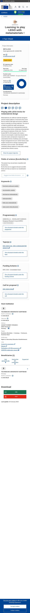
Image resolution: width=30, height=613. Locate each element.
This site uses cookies (9, 600)
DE (2, 107)
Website (5, 346)
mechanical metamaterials (10, 194)
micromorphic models (9, 190)
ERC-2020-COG (7, 289)
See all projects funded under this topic (14, 253)
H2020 (5, 16)
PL (20, 107)
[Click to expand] (27, 368)
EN (6, 107)
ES (9, 107)
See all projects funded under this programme (14, 228)
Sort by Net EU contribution (15, 361)
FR (13, 107)
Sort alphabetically (6, 360)
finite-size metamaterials (9, 202)
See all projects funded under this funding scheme (14, 275)
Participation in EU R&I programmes (12, 348)
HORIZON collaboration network (11, 350)
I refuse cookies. (15, 610)
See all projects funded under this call (14, 295)
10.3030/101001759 (8, 56)
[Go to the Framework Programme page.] (15, 22)
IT (16, 107)
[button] (19, 7)
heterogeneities (7, 198)
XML (16, 392)
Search (23, 7)
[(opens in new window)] (6, 6)
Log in (15, 7)
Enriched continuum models (10, 186)
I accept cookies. (15, 606)
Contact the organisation (9, 344)
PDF (16, 396)
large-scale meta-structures (10, 207)
